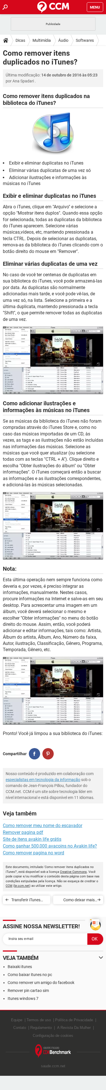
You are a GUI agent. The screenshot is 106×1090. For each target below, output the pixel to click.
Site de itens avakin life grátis (32, 839)
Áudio (63, 40)
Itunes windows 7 (23, 998)
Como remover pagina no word (33, 853)
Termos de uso (39, 1020)
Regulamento (41, 1027)
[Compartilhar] (34, 753)
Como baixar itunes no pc (30, 974)
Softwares (85, 40)
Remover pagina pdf (23, 832)
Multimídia (42, 40)
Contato (19, 1027)
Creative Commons (73, 872)
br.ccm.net (21, 886)
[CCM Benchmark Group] (53, 1051)
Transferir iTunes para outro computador (25, 901)
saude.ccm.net (53, 1066)
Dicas (20, 40)
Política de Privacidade (74, 1020)
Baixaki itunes (20, 966)
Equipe (16, 1020)
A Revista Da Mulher (74, 1027)
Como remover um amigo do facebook (41, 982)
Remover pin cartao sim (28, 990)
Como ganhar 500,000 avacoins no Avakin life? (50, 846)
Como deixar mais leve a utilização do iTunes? (78, 901)
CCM (9, 886)
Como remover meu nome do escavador (42, 825)
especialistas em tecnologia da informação (43, 779)
